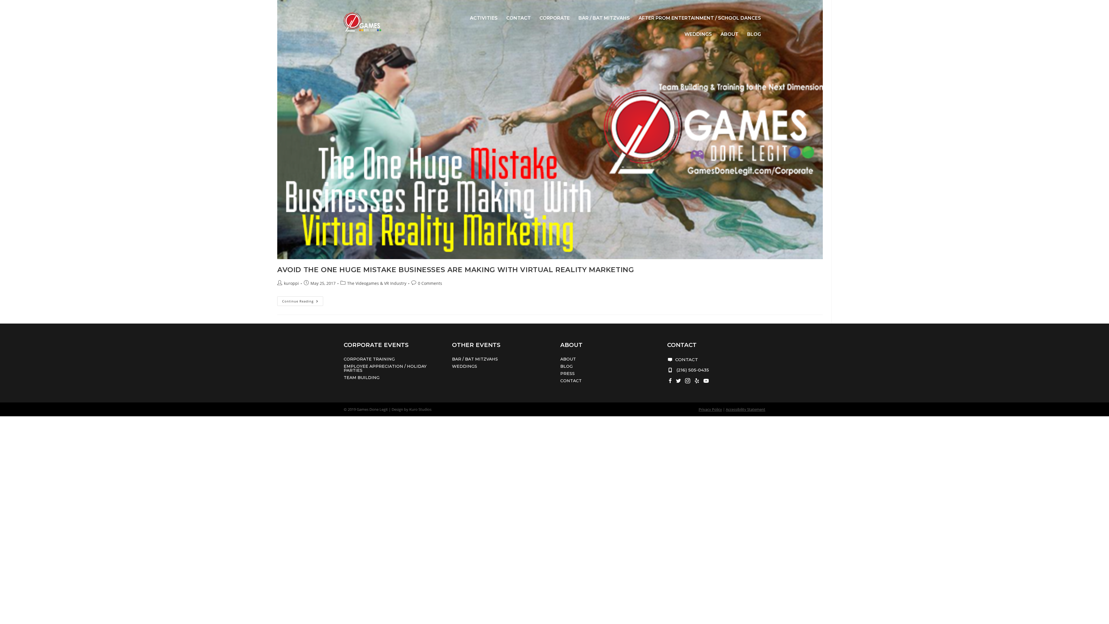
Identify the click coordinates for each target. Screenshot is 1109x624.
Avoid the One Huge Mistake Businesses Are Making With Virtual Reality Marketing (455, 269)
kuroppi (291, 283)
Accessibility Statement (745, 409)
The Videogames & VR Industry (376, 283)
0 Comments (430, 283)
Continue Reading (302, 302)
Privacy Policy (710, 409)
